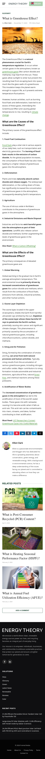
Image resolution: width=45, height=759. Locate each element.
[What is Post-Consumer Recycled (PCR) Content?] (22, 499)
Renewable (6, 692)
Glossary (6, 13)
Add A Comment (22, 610)
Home (9, 750)
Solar (4, 699)
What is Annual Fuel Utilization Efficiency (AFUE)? (22, 595)
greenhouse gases (10, 71)
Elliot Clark (8, 23)
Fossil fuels (7, 145)
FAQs (4, 677)
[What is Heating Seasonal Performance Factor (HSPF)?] (22, 538)
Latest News (7, 688)
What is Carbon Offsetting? (24, 246)
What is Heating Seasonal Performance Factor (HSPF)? (21, 556)
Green (4, 684)
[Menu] (3, 3)
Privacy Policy (28, 750)
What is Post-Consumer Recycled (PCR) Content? (19, 516)
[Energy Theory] (18, 3)
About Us (17, 750)
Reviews (5, 695)
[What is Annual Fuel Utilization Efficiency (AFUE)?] (22, 577)
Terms (38, 750)
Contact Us (24, 753)
